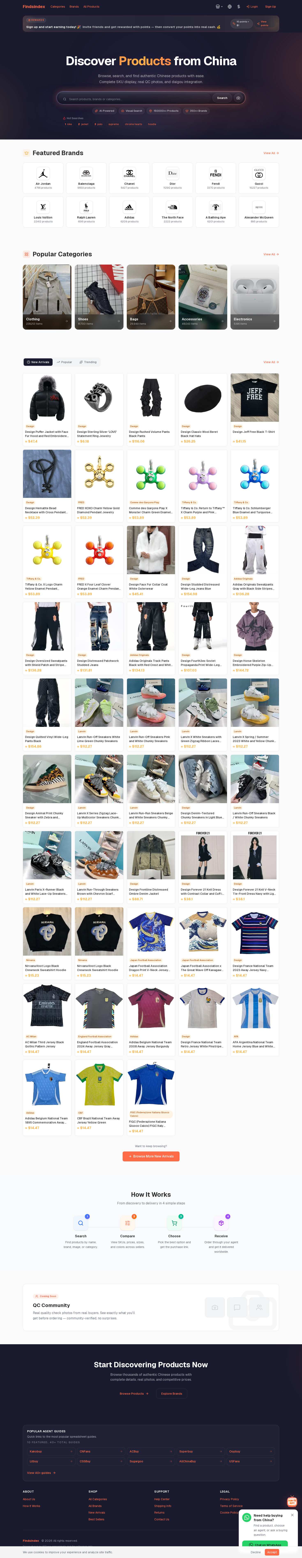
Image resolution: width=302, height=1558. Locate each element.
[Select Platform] (219, 6)
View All (269, 153)
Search (222, 98)
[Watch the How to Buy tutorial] (292, 1501)
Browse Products (132, 1393)
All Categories (98, 1499)
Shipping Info (162, 1506)
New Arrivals (97, 1512)
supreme (113, 124)
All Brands (95, 1506)
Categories (58, 6)
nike (68, 124)
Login (254, 6)
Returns (159, 1512)
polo (98, 124)
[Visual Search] (238, 97)
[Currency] (239, 6)
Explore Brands (171, 1393)
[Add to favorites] (66, 378)
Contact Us (161, 1519)
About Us (29, 1499)
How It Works (31, 1506)
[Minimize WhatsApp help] (292, 1515)
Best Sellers (96, 1519)
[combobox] (137, 99)
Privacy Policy (229, 1499)
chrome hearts (133, 124)
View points (264, 23)
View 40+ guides (39, 1473)
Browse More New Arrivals (153, 1156)
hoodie (152, 124)
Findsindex (34, 6)
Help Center (162, 1499)
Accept (272, 1552)
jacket (83, 124)
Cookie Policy (229, 1512)
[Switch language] (230, 6)
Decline (256, 1552)
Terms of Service (231, 1506)
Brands (74, 6)
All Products (91, 6)
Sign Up (270, 6)
